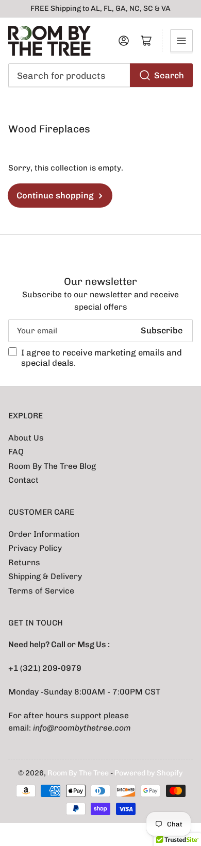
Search (169, 75)
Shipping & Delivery (45, 576)
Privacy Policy (35, 548)
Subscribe (162, 330)
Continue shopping (55, 195)
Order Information (43, 534)
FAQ (16, 451)
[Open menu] (181, 40)
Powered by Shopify (148, 773)
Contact (23, 480)
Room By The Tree (78, 773)
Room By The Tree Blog (52, 466)
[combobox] (100, 75)
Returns (24, 562)
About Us (26, 438)
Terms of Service (41, 591)
